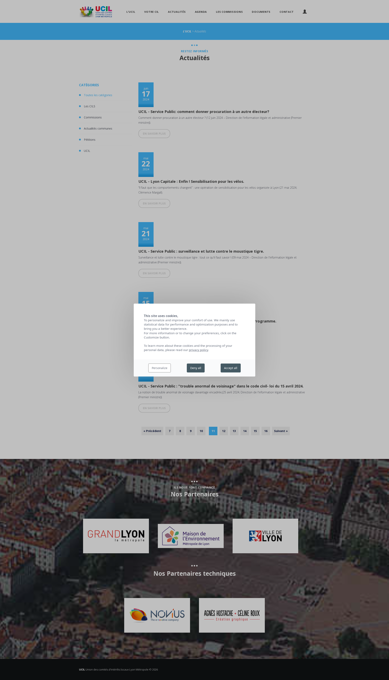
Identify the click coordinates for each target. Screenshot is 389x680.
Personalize (159, 368)
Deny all (195, 368)
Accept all (230, 368)
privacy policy (198, 350)
